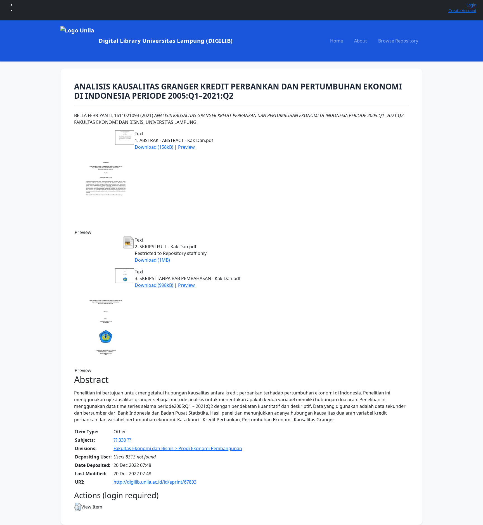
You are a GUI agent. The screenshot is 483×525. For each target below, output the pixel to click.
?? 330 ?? (122, 440)
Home (336, 41)
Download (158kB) (154, 147)
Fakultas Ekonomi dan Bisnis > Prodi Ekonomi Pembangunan (177, 448)
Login (471, 5)
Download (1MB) (152, 260)
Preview (186, 147)
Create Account (462, 10)
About (360, 41)
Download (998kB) (154, 285)
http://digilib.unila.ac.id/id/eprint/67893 (154, 482)
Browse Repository (398, 41)
